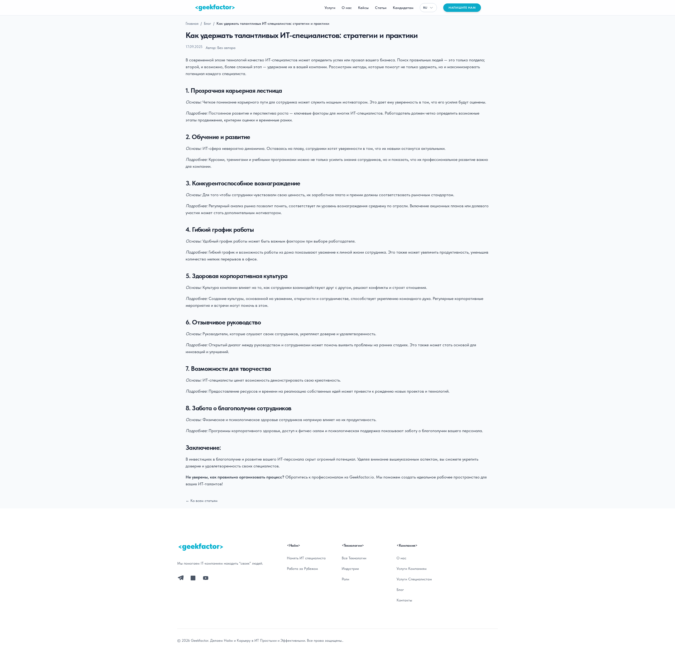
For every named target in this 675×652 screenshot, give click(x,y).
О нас (347, 8)
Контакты (404, 600)
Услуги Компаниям (412, 568)
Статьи (381, 8)
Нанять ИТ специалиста (306, 558)
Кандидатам (403, 8)
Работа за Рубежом (302, 568)
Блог (207, 23)
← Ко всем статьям (202, 500)
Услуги (330, 8)
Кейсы (363, 8)
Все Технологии (354, 558)
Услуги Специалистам (414, 579)
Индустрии (350, 568)
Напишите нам (462, 7)
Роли (345, 579)
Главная (192, 23)
